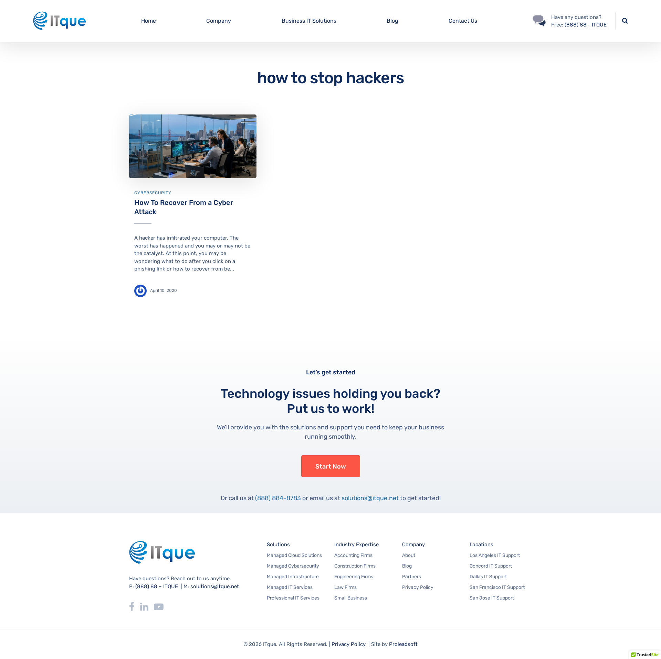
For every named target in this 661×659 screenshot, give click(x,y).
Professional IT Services (293, 598)
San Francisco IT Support (497, 587)
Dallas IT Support (488, 577)
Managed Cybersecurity (293, 566)
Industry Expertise (356, 544)
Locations (481, 544)
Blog (392, 21)
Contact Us (463, 21)
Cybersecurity (152, 192)
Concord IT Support (491, 566)
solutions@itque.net (370, 498)
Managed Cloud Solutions (294, 555)
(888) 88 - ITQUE (586, 25)
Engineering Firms (353, 577)
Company (218, 21)
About (408, 555)
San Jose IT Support (492, 598)
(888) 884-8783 (278, 498)
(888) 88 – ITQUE (156, 586)
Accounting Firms (353, 555)
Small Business (350, 598)
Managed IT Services (290, 587)
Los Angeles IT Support (495, 555)
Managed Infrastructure (293, 577)
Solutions (278, 544)
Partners (411, 577)
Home (148, 21)
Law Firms (345, 587)
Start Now (330, 466)
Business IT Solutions (309, 21)
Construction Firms (355, 566)
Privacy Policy (417, 587)
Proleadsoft (403, 644)
